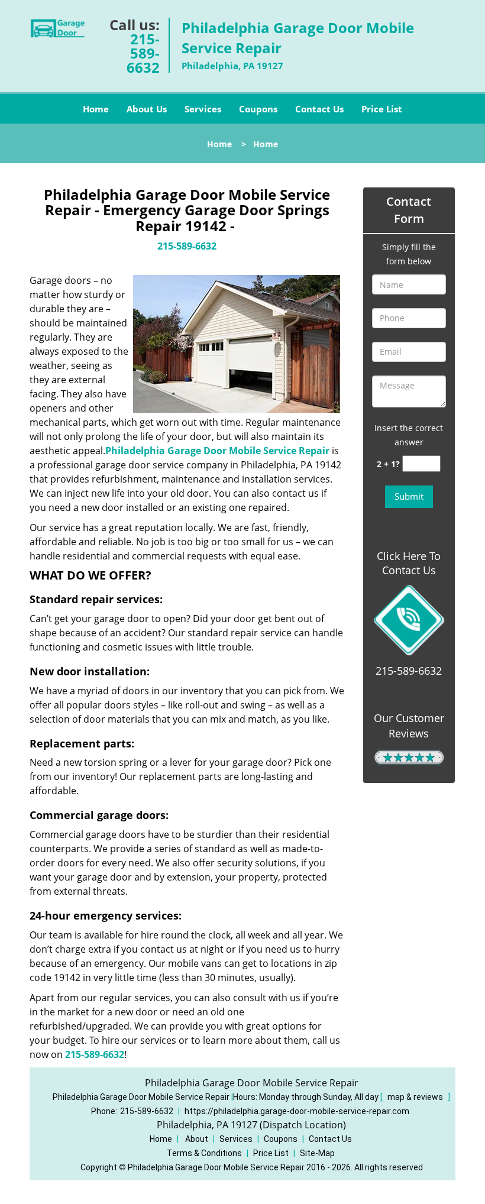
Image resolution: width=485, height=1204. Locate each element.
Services (203, 109)
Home (96, 109)
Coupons (258, 109)
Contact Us (319, 109)
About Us (147, 109)
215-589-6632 (143, 53)
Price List (381, 109)
